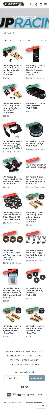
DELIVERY (14, 360)
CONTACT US (35, 356)
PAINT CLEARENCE (16, 356)
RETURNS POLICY (30, 360)
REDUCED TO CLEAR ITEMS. (29, 351)
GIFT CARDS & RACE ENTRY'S (24, 364)
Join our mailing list (24, 372)
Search (9, 351)
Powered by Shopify (34, 403)
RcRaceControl (17, 403)
